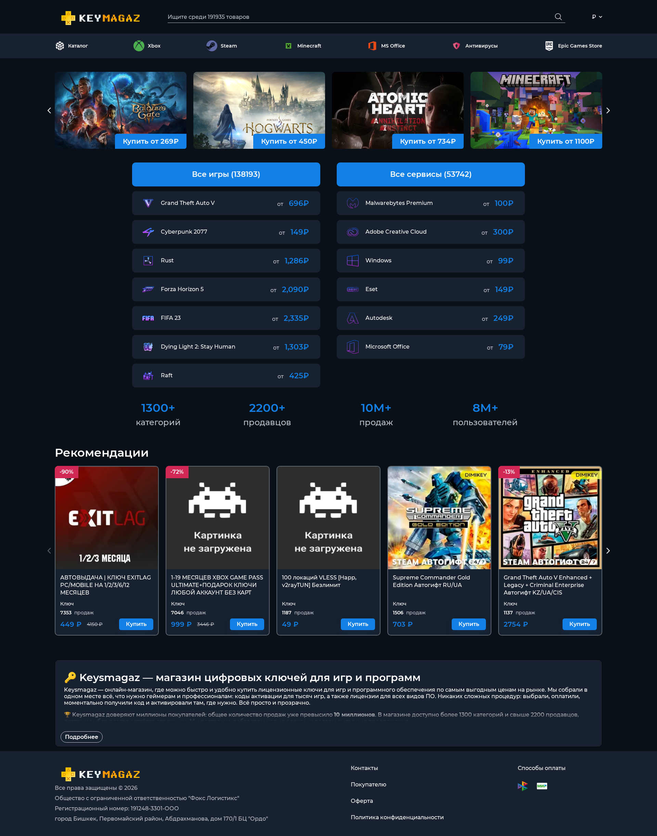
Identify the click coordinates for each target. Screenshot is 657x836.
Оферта (362, 801)
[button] (49, 110)
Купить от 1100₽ (565, 141)
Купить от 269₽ (151, 141)
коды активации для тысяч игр (279, 696)
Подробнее (81, 737)
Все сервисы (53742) (431, 174)
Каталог (78, 46)
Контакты (364, 768)
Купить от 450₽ (289, 141)
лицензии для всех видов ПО (392, 696)
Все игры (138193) (226, 174)
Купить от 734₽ (428, 141)
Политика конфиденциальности (397, 817)
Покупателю (368, 784)
